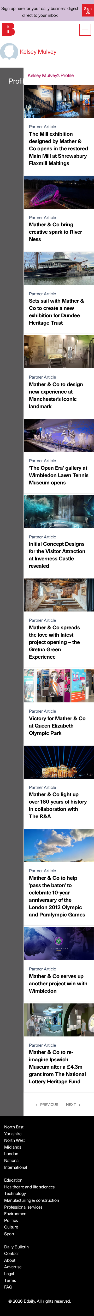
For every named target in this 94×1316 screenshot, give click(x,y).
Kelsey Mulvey (37, 51)
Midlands (12, 1147)
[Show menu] (85, 30)
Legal (9, 1273)
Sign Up (88, 10)
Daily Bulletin (16, 1246)
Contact (11, 1253)
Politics (11, 1220)
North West (14, 1140)
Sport (9, 1233)
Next (73, 1104)
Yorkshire (12, 1133)
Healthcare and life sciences (29, 1186)
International (15, 1167)
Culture (11, 1227)
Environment (16, 1213)
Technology (15, 1193)
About (9, 1260)
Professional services (23, 1207)
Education (13, 1180)
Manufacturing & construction (31, 1200)
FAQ (8, 1287)
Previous (47, 1104)
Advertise (12, 1266)
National (12, 1160)
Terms (10, 1280)
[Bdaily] (8, 28)
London (11, 1153)
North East (14, 1126)
